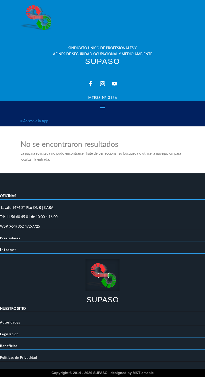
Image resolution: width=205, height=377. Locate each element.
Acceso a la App (34, 121)
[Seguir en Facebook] (91, 84)
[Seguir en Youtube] (115, 84)
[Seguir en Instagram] (103, 84)
